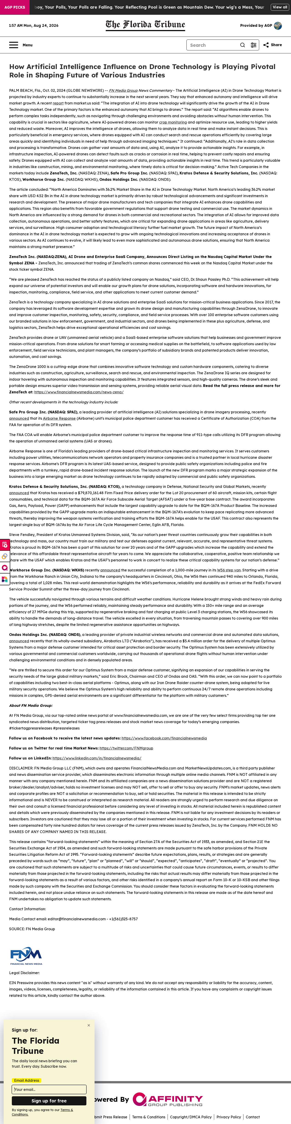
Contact (253, 1117)
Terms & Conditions (148, 1117)
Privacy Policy (228, 1117)
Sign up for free (49, 1101)
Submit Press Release (108, 1117)
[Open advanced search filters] (253, 45)
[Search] (242, 45)
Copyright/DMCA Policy (191, 1117)
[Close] (89, 1025)
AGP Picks (15, 7)
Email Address (26, 1080)
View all (280, 7)
